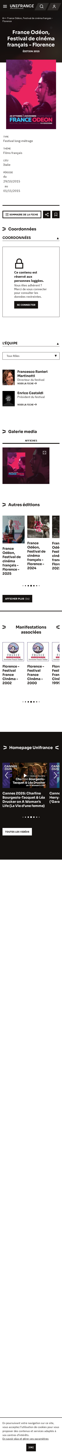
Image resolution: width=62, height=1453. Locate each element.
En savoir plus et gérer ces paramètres (25, 1438)
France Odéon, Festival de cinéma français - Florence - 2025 (11, 561)
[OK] (31, 1447)
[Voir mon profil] (54, 6)
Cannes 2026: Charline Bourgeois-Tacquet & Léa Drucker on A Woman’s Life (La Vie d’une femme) (23, 799)
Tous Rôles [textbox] (13, 356)
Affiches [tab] (31, 440)
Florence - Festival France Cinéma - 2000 (35, 674)
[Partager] (46, 214)
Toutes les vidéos (17, 831)
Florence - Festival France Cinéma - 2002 (10, 674)
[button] (44, 453)
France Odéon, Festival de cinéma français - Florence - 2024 (36, 555)
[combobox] (31, 356)
